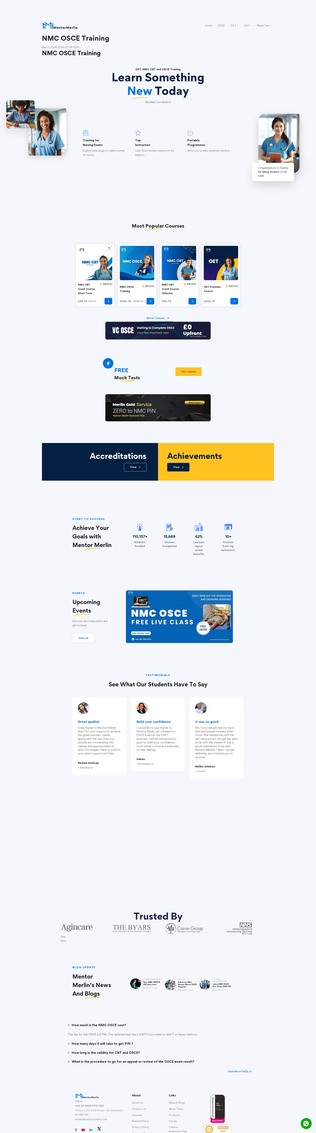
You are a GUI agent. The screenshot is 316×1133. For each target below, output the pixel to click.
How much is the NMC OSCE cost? (99, 1025)
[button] (188, 371)
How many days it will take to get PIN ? (102, 1044)
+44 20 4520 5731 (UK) (89, 1105)
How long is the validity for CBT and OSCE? (106, 1053)
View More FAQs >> (240, 1071)
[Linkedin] (90, 1130)
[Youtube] (83, 1130)
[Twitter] (99, 1128)
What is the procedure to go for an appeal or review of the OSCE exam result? (133, 1061)
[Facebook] (76, 1130)
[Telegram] (106, 1130)
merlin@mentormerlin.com (91, 1119)
